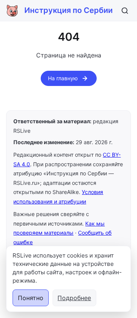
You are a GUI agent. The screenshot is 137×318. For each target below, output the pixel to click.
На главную (63, 78)
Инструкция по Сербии (68, 10)
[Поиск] (125, 10)
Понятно (30, 298)
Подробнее (74, 298)
